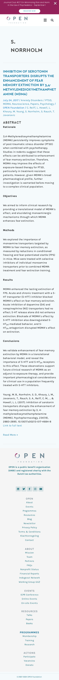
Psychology (47, 103)
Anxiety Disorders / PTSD (36, 100)
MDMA (7, 103)
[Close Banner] (55, 3)
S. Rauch (46, 111)
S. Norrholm (32, 111)
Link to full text (12, 425)
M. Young (18, 111)
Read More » (10, 434)
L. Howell (42, 107)
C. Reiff (31, 107)
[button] (45, 20)
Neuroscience (20, 103)
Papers (34, 103)
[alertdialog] (29, 7)
